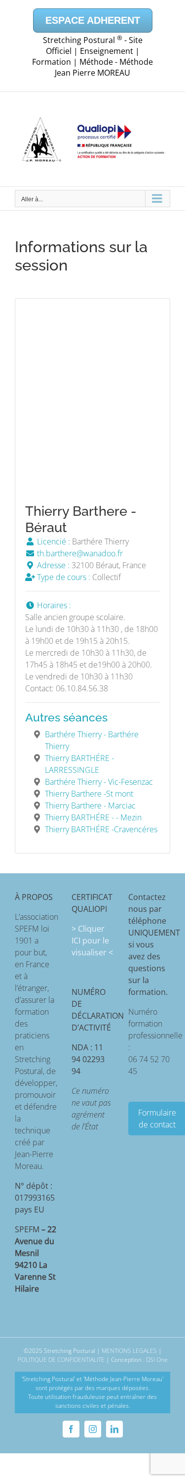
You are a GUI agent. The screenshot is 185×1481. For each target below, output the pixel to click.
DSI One (157, 1359)
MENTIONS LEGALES (129, 1350)
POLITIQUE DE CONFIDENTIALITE (61, 1359)
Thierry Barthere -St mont (89, 793)
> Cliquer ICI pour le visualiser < (92, 940)
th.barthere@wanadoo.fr (79, 553)
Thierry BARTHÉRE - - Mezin (93, 817)
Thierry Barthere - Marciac (90, 805)
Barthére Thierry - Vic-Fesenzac (99, 781)
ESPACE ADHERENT (92, 20)
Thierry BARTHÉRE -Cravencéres (101, 829)
